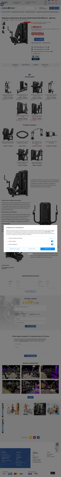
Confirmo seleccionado (15, 248)
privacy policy (47, 231)
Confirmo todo (47, 248)
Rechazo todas (32, 248)
